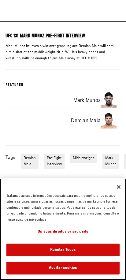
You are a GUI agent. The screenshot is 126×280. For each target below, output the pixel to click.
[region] (63, 229)
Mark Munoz (110, 161)
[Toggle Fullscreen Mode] (113, 26)
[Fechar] (118, 187)
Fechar (115, 33)
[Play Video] (63, 22)
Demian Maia (30, 161)
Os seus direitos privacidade (63, 232)
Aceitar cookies (63, 268)
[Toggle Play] (13, 26)
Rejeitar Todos (63, 250)
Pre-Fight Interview (54, 161)
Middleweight (83, 158)
